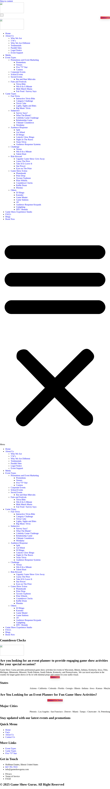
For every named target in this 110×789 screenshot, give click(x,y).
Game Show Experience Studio (18, 212)
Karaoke (19, 195)
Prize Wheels (21, 180)
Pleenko (19, 188)
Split (18, 130)
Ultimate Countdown (25, 122)
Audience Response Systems (28, 144)
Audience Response (19, 127)
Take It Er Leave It (24, 163)
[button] (55, 334)
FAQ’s (8, 214)
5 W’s (13, 41)
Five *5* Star (22, 67)
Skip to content (6, 1)
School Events (17, 74)
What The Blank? (23, 115)
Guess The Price (23, 161)
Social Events (16, 77)
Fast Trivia (15, 96)
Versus (19, 149)
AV (17, 202)
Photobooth (21, 173)
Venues (19, 65)
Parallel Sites (16, 48)
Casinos (19, 69)
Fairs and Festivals (18, 82)
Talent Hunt (21, 154)
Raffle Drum (21, 185)
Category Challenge (24, 101)
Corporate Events (18, 72)
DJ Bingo (20, 135)
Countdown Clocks (24, 183)
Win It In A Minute (24, 86)
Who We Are (16, 38)
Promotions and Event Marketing (25, 60)
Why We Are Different (20, 43)
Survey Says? (22, 113)
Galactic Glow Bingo (25, 137)
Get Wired (20, 132)
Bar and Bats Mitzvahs (25, 79)
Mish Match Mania (24, 89)
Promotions (21, 62)
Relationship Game (24, 120)
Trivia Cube (21, 103)
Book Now (10, 219)
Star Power (20, 166)
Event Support (17, 53)
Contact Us (105, 17)
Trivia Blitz (21, 84)
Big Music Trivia (23, 108)
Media (8, 55)
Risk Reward (16, 156)
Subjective (15, 110)
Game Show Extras (19, 171)
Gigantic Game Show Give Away (30, 159)
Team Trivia (21, 142)
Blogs (7, 217)
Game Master (22, 197)
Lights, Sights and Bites (26, 106)
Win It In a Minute (24, 151)
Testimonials (16, 45)
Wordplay (20, 125)
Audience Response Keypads (28, 204)
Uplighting (20, 207)
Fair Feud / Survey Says (26, 91)
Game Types (10, 94)
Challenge (15, 147)
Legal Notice (16, 50)
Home (8, 33)
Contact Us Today (55, 700)
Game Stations (22, 200)
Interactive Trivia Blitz (25, 98)
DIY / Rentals (22, 209)
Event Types (10, 57)
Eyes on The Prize (24, 168)
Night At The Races (24, 139)
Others (13, 190)
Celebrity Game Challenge (27, 118)
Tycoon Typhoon (23, 178)
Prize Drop (20, 176)
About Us (9, 36)
